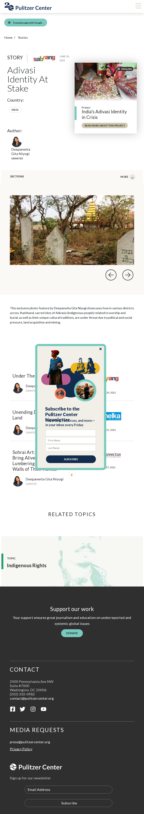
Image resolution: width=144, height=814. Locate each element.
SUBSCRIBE (71, 459)
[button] (71, 414)
